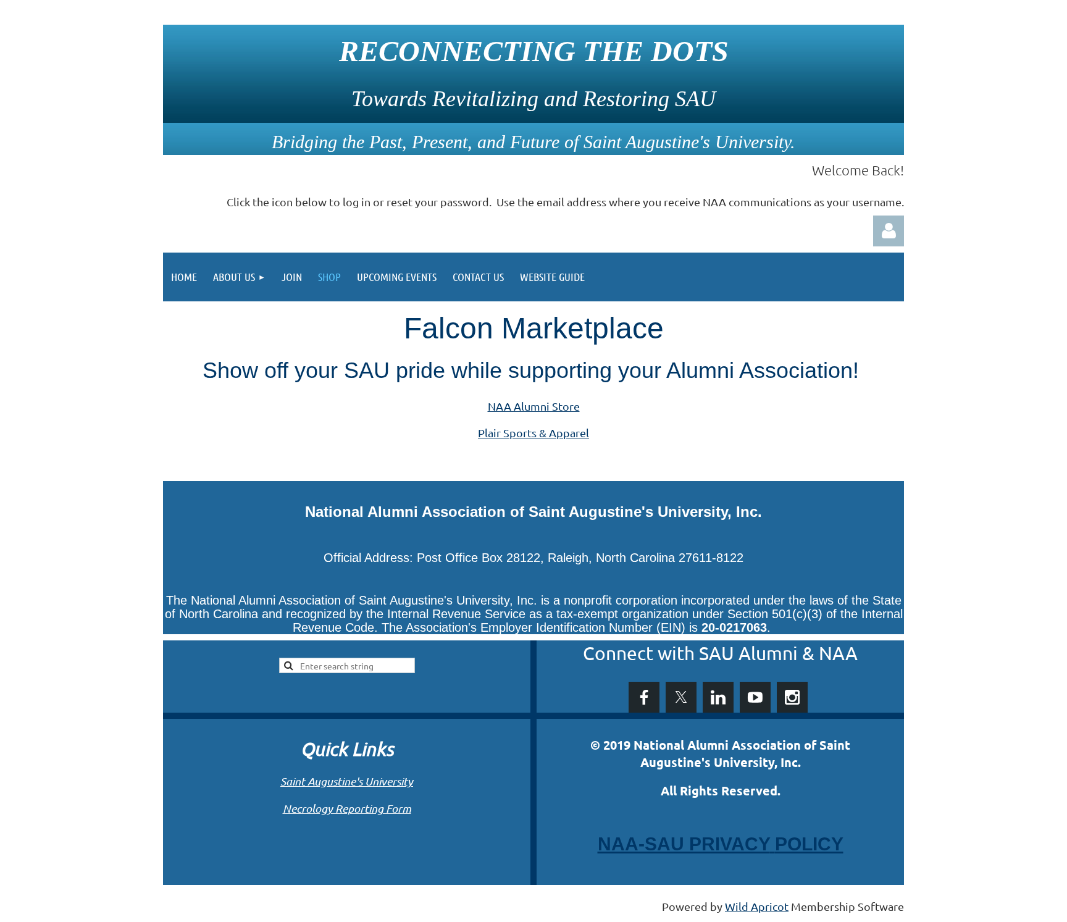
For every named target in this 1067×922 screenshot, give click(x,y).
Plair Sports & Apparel (533, 432)
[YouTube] (755, 697)
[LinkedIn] (718, 697)
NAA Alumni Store (534, 406)
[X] (681, 697)
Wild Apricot (757, 906)
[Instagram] (792, 697)
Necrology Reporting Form (347, 808)
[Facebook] (644, 697)
